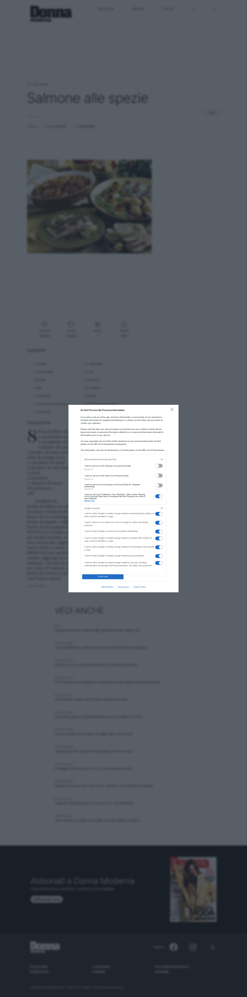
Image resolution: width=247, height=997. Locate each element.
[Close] (173, 410)
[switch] (159, 466)
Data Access (123, 587)
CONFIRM (103, 577)
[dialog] (123, 498)
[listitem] (123, 459)
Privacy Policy (140, 587)
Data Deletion (107, 587)
